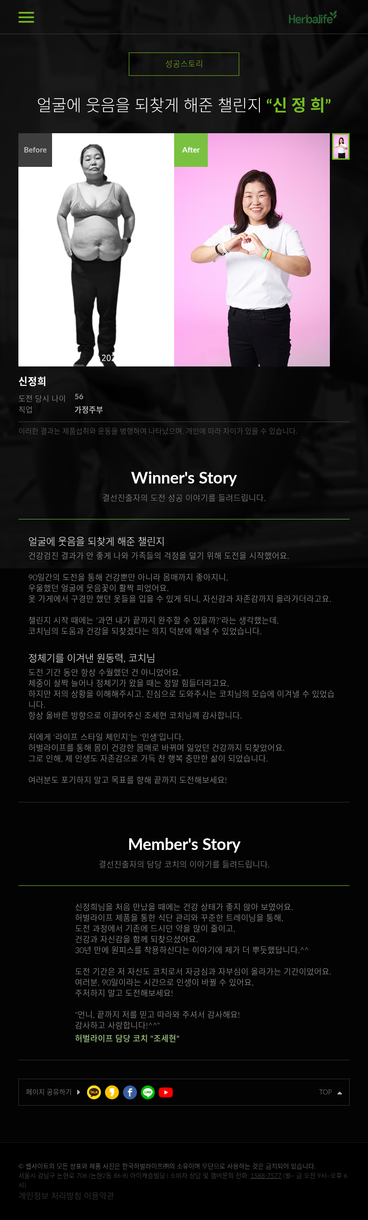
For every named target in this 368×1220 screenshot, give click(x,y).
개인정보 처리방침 (50, 1197)
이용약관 (99, 1197)
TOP (328, 1092)
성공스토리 (184, 65)
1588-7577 (265, 1176)
